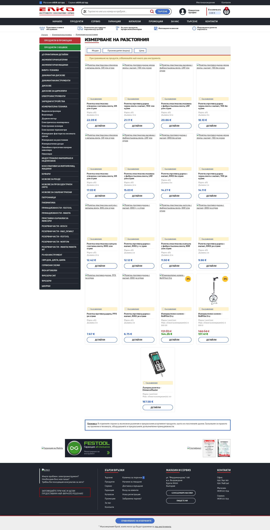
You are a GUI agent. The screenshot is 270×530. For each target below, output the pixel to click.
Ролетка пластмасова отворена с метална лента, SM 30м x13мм (102, 176)
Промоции (156, 21)
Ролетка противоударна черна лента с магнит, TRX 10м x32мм (139, 106)
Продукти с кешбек (56, 47)
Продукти (76, 21)
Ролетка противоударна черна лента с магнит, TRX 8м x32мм (213, 106)
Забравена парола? (131, 498)
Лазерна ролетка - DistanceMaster (152, 388)
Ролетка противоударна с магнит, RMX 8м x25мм (174, 174)
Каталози (135, 21)
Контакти (211, 21)
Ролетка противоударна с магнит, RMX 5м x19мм (211, 244)
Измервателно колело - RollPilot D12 (173, 315)
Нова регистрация (131, 494)
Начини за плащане (132, 481)
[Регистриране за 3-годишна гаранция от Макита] (52, 448)
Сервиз (95, 21)
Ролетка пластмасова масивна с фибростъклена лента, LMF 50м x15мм (176, 106)
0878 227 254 (58, 2)
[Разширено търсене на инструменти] (85, 11)
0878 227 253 (82, 2)
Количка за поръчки (133, 477)
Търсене (192, 21)
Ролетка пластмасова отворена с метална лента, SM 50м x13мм (102, 106)
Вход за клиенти (130, 490)
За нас (175, 21)
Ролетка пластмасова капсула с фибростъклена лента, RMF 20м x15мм (176, 246)
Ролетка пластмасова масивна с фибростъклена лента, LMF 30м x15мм (139, 176)
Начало (57, 21)
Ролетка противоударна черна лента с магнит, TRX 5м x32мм (212, 176)
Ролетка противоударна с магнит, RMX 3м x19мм (137, 315)
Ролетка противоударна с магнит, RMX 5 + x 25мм (137, 244)
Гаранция (114, 21)
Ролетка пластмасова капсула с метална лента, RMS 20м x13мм (102, 246)
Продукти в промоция (58, 40)
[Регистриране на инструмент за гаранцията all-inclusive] (88, 448)
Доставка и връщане (132, 486)
